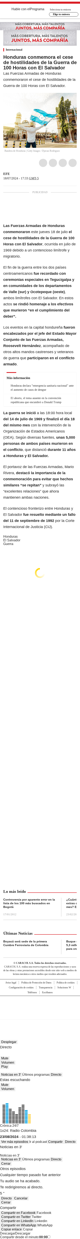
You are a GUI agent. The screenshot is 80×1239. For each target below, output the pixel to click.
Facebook (43, 163)
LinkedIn (63, 163)
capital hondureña (48, 327)
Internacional (14, 49)
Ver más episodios (14, 1141)
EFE (6, 174)
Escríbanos (47, 992)
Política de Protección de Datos (36, 982)
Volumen (7, 1062)
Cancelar (20, 1198)
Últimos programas (36, 1074)
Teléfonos (32, 992)
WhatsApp (73, 163)
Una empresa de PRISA (40, 1005)
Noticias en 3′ (11, 1074)
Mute (4, 1058)
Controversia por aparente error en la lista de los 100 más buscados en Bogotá (29, 903)
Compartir (55, 1141)
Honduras (10, 536)
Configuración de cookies (21, 987)
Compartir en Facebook (18, 1213)
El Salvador (11, 540)
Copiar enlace (11, 1229)
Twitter (53, 163)
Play (4, 1066)
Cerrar (5, 1163)
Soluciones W (64, 987)
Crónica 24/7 (9, 1125)
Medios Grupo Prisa (40, 1014)
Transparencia (45, 987)
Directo (56, 1074)
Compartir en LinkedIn (17, 1221)
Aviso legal (10, 982)
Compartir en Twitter (16, 1217)
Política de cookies (66, 982)
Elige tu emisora (61, 14)
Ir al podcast (38, 1141)
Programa (37, 9)
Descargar (7, 1233)
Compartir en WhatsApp (18, 1225)
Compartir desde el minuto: (24, 1237)
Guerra (8, 544)
